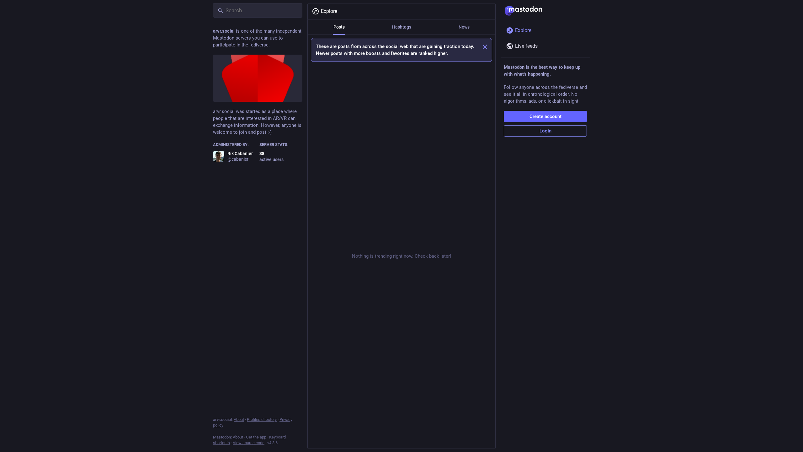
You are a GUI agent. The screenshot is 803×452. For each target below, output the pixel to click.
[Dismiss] (485, 47)
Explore (329, 11)
